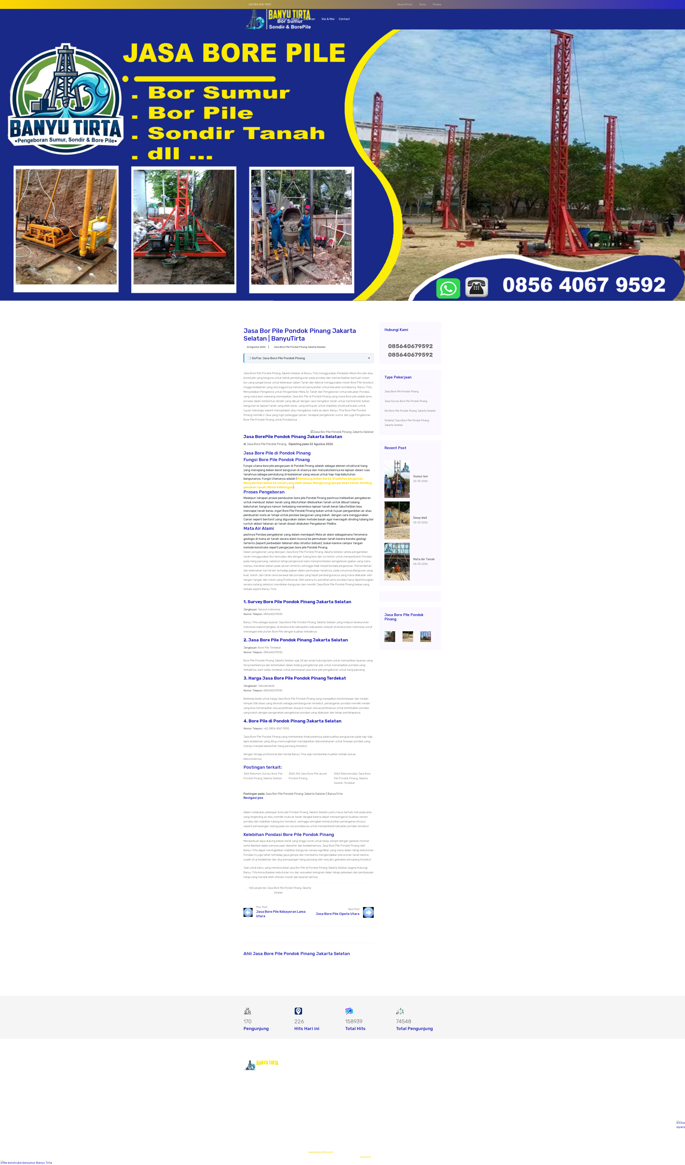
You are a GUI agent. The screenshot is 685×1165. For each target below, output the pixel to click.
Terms (422, 4)
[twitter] (364, 888)
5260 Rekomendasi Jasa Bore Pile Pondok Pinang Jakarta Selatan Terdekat (352, 778)
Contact (344, 19)
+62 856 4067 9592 (259, 4)
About (295, 19)
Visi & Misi (327, 19)
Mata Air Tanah (424, 559)
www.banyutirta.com (320, 1152)
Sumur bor (420, 476)
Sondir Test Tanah (349, 1089)
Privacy (437, 4)
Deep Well (420, 517)
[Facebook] (359, 888)
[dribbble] (369, 888)
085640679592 (410, 346)
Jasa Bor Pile (345, 1082)
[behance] (365, 892)
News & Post (405, 4)
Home (283, 19)
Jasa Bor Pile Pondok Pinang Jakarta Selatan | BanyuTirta (304, 793)
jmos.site (366, 1156)
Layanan (310, 19)
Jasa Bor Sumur (347, 1075)
